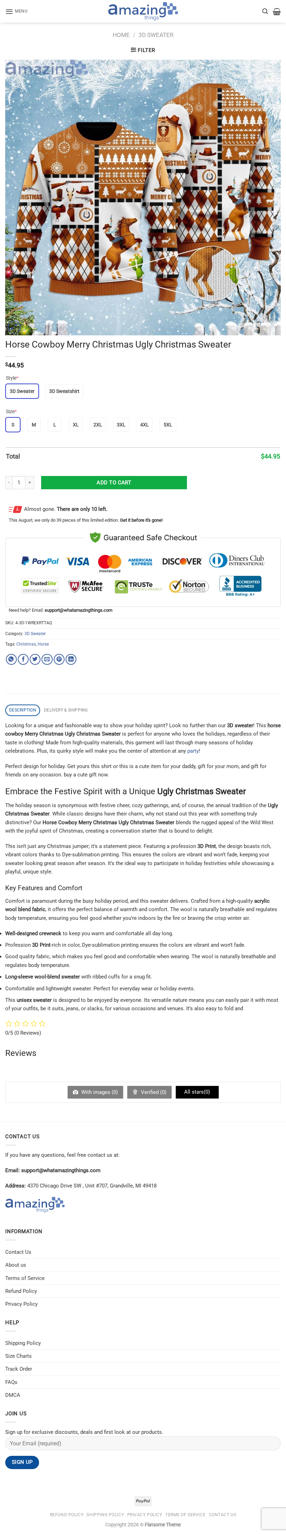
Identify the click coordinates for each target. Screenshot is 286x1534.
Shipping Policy (23, 1343)
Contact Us (18, 1252)
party (193, 751)
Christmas (26, 644)
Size (11, 411)
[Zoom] (14, 327)
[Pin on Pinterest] (59, 659)
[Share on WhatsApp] (11, 659)
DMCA (12, 1395)
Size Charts (18, 1356)
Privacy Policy (21, 1304)
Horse (43, 644)
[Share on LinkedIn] (71, 659)
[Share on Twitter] (35, 659)
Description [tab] (22, 710)
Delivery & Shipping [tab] (66, 710)
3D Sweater (155, 34)
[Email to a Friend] (47, 659)
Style (12, 378)
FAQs (11, 1382)
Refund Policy (21, 1291)
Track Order (18, 1369)
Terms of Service (25, 1278)
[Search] (265, 11)
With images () (99, 1092)
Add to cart (114, 482)
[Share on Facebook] (23, 659)
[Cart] (277, 11)
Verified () (153, 1092)
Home (121, 34)
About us (15, 1265)
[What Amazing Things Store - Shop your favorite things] (143, 11)
